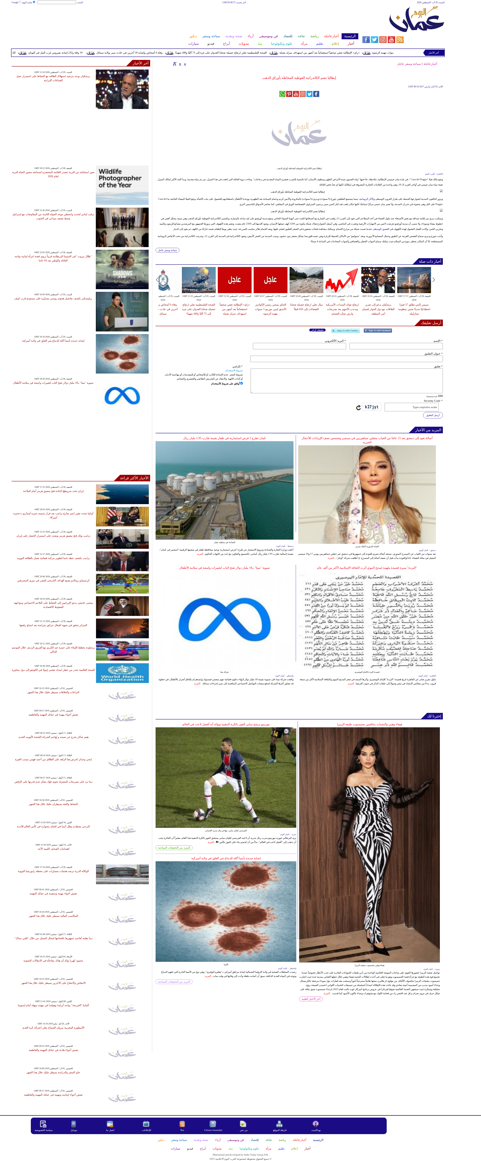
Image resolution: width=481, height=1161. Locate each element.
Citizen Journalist (213, 1130)
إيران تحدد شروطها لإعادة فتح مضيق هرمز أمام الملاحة (53, 491)
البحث (80, 2)
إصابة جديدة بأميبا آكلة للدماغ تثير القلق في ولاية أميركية (226, 858)
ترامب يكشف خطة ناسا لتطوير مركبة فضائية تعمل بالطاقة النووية (53, 558)
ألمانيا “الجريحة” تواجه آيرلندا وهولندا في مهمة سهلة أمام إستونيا (53, 1005)
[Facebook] (378, 332)
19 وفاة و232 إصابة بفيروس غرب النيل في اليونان (125, 52)
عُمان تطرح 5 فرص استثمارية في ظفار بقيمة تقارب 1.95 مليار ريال (224, 438)
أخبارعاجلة (430, 63)
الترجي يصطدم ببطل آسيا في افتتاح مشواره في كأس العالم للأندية (53, 826)
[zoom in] (175, 64)
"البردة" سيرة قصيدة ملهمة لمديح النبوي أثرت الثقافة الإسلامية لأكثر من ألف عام (367, 567)
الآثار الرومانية (366, 198)
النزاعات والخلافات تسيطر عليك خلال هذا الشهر (53, 692)
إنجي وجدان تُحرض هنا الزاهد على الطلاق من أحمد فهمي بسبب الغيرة (53, 759)
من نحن (244, 1130)
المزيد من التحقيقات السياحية (174, 847)
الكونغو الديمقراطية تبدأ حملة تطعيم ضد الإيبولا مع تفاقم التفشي (50, 52)
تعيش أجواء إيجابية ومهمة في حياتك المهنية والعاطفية (53, 1094)
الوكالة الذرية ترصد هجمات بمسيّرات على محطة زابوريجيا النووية (53, 871)
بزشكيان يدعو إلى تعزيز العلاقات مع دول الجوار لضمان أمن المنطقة (378, 309)
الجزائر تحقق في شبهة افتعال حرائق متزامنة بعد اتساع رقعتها (53, 625)
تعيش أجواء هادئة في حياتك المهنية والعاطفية (53, 1050)
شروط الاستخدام (234, 370)
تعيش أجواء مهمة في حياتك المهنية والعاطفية (53, 714)
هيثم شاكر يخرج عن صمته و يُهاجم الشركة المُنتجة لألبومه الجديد (53, 737)
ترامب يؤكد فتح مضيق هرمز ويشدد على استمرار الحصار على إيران (53, 535)
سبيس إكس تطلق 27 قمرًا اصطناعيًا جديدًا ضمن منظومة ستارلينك (414, 309)
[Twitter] (345, 332)
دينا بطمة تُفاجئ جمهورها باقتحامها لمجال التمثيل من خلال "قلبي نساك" (53, 938)
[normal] (180, 64)
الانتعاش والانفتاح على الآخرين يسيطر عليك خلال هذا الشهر (53, 983)
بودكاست (316, 1130)
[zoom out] (185, 64)
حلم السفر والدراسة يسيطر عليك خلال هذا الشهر (53, 1072)
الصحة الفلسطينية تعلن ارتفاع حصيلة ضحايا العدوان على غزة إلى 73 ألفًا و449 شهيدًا (290, 52)
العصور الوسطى (381, 229)
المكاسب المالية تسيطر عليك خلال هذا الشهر (53, 915)
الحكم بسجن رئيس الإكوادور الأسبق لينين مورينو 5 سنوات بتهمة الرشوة (270, 309)
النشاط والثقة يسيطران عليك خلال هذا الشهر (53, 804)
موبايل (74, 1130)
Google (15, 2)
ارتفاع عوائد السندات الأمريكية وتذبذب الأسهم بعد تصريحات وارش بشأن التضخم (342, 309)
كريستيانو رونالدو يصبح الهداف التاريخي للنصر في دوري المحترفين (53, 580)
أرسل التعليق (433, 415)
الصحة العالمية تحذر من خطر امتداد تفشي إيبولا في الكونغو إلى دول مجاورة (53, 670)
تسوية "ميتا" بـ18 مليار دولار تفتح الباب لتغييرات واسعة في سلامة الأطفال (224, 567)
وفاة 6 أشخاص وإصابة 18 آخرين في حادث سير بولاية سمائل (199, 52)
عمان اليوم (27, 2)
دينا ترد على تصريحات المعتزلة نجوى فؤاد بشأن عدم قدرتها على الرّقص (53, 781)
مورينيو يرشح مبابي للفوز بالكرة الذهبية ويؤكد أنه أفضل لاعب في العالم (226, 724)
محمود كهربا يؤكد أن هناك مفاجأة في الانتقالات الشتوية (53, 960)
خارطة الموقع (280, 1130)
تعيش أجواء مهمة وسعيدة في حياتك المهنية (53, 893)
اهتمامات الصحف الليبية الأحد (53, 848)
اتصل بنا (110, 1130)
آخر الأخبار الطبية (311, 999)
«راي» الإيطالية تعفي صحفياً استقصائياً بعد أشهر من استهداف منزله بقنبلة (389, 52)
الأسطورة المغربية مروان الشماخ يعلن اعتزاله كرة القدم (53, 1027)
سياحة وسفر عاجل (409, 63)
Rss (183, 1130)
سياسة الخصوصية (44, 1130)
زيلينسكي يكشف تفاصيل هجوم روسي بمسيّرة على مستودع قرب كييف (53, 298)
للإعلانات (146, 1130)
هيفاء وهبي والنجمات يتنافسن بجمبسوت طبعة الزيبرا (369, 724)
